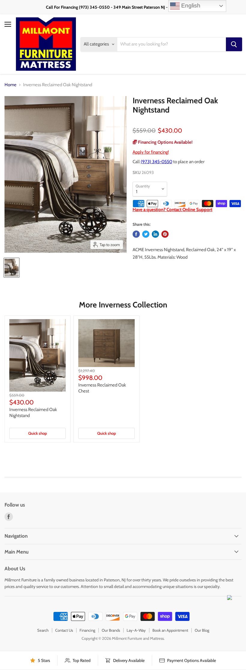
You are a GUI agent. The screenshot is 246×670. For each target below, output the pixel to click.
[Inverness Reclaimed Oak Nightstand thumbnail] (11, 267)
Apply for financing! (151, 152)
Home (10, 84)
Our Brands (111, 630)
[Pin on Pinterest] (165, 234)
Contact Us (64, 630)
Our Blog (202, 630)
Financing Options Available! (165, 142)
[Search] (234, 44)
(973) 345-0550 (156, 161)
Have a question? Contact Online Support (172, 209)
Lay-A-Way (136, 630)
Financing (87, 630)
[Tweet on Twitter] (145, 234)
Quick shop (37, 433)
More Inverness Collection (123, 305)
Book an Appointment (170, 630)
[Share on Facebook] (136, 234)
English (190, 5)
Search (43, 630)
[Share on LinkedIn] (155, 234)
